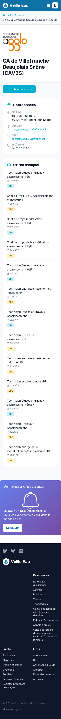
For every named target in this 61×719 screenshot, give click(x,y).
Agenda (37, 589)
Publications (40, 594)
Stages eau (9, 660)
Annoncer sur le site (44, 664)
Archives (38, 679)
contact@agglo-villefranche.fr (28, 138)
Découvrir (12, 527)
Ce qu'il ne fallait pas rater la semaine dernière (45, 612)
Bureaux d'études (13, 679)
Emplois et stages (12, 664)
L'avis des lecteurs (43, 674)
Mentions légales (12, 709)
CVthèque (8, 669)
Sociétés (19, 15)
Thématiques (40, 603)
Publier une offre (21, 89)
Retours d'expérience (45, 620)
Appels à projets (42, 624)
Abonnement (40, 655)
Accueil (7, 15)
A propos (38, 669)
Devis (36, 660)
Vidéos (37, 599)
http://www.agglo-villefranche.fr (29, 129)
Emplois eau (9, 655)
